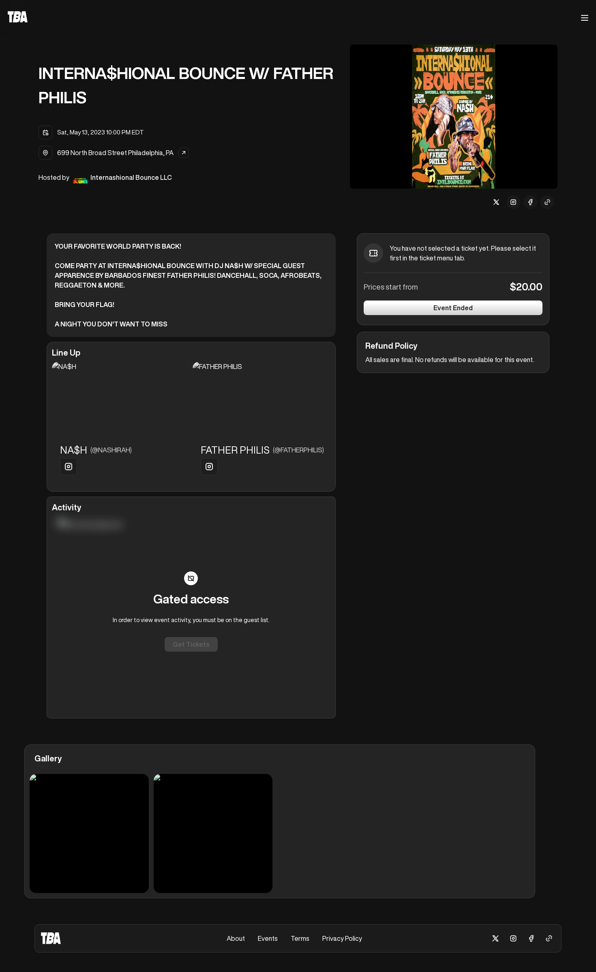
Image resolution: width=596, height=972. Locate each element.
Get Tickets (191, 644)
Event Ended (453, 308)
